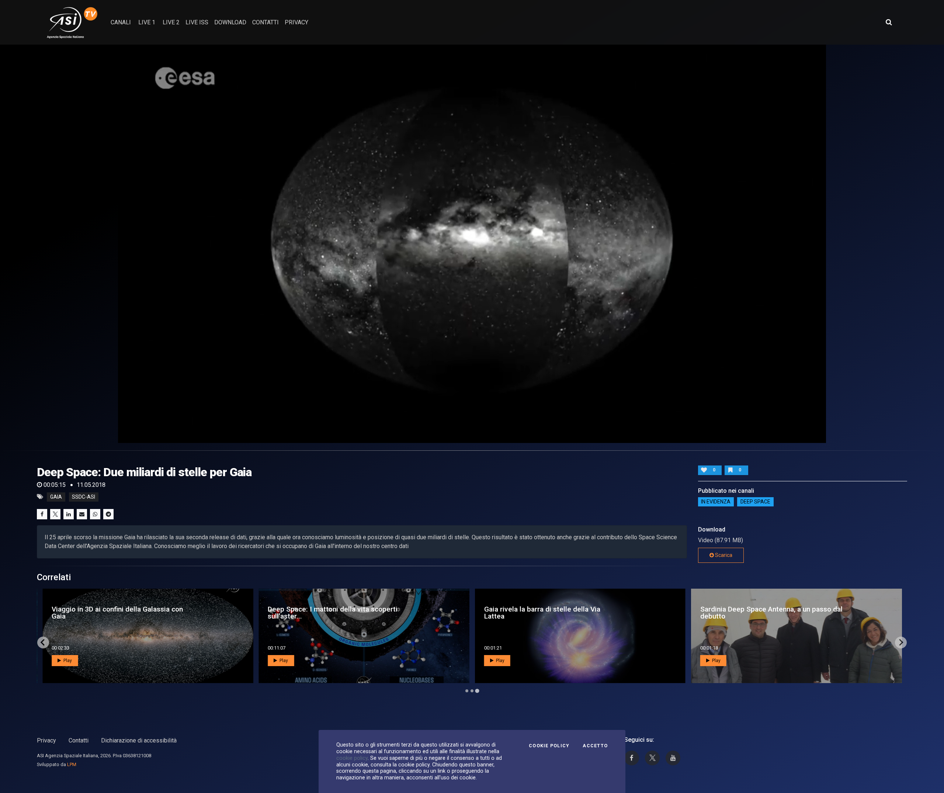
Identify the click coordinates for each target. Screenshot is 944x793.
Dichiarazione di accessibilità (139, 740)
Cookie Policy (549, 746)
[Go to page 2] (472, 690)
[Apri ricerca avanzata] (888, 22)
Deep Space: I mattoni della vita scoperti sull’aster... (333, 612)
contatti (265, 22)
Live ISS (196, 22)
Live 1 (146, 22)
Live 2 (171, 22)
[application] (472, 244)
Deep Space (755, 502)
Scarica (723, 555)
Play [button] (67, 660)
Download (230, 22)
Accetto (595, 746)
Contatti (78, 740)
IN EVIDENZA (715, 502)
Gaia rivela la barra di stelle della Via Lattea (542, 612)
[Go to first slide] (901, 642)
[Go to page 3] (477, 691)
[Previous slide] (43, 642)
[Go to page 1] (466, 690)
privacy (296, 22)
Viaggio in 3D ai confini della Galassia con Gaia (117, 612)
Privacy (46, 740)
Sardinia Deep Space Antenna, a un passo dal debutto (771, 612)
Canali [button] (121, 22)
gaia (56, 497)
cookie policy (352, 758)
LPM (71, 764)
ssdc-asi (83, 497)
